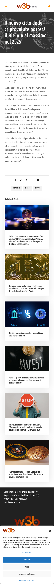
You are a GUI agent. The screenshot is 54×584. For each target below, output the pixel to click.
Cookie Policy (22, 580)
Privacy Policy (31, 580)
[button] (50, 530)
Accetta (27, 559)
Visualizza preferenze (27, 574)
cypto (37, 188)
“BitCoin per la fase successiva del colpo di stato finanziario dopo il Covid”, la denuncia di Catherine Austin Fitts (26, 474)
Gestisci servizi (26, 552)
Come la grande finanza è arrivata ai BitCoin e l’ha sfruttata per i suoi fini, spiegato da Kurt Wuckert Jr (26, 380)
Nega (27, 567)
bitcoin (16, 188)
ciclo (27, 188)
